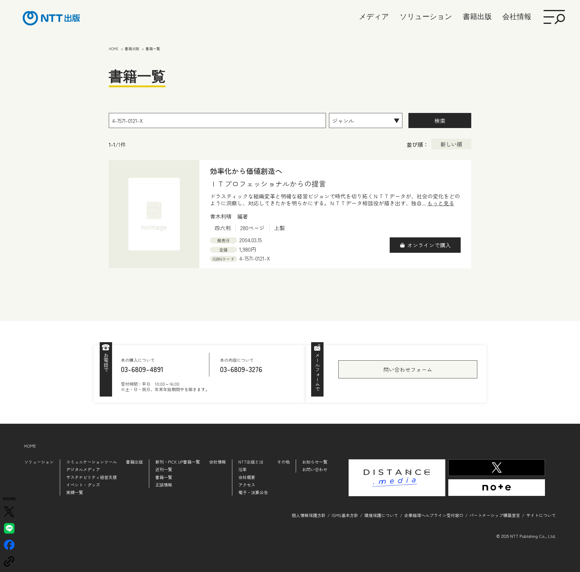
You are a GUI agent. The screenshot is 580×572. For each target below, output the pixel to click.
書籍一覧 (163, 477)
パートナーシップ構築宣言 (494, 515)
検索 (439, 120)
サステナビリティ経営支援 (91, 477)
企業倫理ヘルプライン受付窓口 (433, 515)
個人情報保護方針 (309, 515)
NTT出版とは (250, 461)
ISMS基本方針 (345, 515)
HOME (30, 446)
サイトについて (541, 515)
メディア (374, 16)
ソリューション (426, 16)
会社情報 (516, 16)
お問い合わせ (314, 469)
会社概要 (246, 477)
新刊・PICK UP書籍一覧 (177, 461)
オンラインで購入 (429, 245)
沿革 (242, 469)
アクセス (246, 484)
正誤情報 (163, 484)
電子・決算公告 (253, 492)
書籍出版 (477, 16)
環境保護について (381, 515)
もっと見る (440, 203)
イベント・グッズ (83, 484)
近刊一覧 (163, 469)
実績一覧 (74, 492)
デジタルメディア (83, 469)
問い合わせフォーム (407, 369)
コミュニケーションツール (91, 461)
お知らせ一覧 (314, 461)
